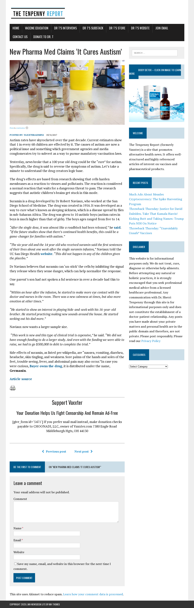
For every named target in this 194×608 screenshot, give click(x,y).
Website (18, 552)
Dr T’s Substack (93, 28)
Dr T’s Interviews (65, 28)
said (117, 227)
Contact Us (20, 37)
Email (17, 540)
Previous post (56, 451)
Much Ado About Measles (146, 194)
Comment (20, 499)
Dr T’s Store (117, 28)
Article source (21, 379)
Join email (161, 28)
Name (17, 528)
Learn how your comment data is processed (93, 594)
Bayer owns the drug (46, 366)
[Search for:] (155, 52)
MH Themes (54, 604)
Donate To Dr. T (43, 37)
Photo (12, 128)
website (46, 254)
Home (16, 28)
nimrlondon (20, 128)
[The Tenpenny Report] (97, 12)
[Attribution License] (26, 128)
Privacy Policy (150, 341)
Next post (81, 451)
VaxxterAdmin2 (34, 134)
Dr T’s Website (140, 28)
